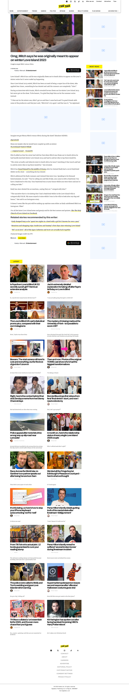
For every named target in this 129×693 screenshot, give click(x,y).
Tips (114, 1)
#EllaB (28, 147)
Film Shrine (96, 11)
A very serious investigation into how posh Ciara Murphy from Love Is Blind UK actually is (112, 102)
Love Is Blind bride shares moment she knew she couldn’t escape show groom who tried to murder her (112, 93)
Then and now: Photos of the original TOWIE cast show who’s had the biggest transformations (64, 361)
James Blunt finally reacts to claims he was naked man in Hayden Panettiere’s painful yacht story (111, 169)
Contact (99, 1)
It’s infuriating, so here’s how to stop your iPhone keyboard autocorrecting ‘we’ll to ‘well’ (26, 510)
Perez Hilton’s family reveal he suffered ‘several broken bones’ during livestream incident (61, 547)
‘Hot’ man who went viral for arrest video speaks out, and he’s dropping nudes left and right (111, 82)
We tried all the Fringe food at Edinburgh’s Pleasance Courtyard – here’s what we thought (63, 473)
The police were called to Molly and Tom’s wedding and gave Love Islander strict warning (26, 585)
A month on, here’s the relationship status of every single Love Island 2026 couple (63, 435)
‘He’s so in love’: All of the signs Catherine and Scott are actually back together (40, 230)
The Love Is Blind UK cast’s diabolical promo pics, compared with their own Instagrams (27, 323)
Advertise (107, 1)
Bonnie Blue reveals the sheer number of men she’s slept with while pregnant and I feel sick (111, 178)
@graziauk (15, 140)
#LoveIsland (15, 147)
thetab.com (61, 686)
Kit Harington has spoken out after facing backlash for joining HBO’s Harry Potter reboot (63, 622)
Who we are (90, 1)
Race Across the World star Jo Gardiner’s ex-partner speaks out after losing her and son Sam (25, 473)
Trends (34, 11)
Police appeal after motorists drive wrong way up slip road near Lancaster (26, 435)
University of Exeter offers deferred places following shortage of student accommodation (112, 188)
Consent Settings (64, 673)
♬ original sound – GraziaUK (22, 151)
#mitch (23, 147)
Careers (64, 660)
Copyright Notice (64, 670)
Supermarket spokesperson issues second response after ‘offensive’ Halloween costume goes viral (63, 585)
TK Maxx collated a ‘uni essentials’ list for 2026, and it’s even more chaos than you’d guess (26, 622)
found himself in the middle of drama (32, 169)
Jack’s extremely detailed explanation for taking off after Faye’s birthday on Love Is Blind (64, 286)
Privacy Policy (64, 677)
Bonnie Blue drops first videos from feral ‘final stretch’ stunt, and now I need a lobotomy (63, 398)
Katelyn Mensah (19, 70)
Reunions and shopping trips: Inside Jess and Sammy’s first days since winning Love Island (45, 226)
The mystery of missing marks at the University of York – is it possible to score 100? (63, 323)
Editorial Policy (64, 667)
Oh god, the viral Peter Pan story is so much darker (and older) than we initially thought (112, 197)
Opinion (62, 11)
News (11, 11)
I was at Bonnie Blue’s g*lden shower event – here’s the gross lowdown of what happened (112, 73)
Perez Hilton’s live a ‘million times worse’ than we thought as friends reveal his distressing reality (112, 159)
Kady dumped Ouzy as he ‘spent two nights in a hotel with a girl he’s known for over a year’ (45, 221)
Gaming (43, 11)
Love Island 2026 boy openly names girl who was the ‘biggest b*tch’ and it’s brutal (112, 207)
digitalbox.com (66, 690)
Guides (71, 11)
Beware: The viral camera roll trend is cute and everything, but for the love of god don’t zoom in (27, 361)
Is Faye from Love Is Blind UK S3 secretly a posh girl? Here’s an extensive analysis (25, 286)
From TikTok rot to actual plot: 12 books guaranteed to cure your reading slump (25, 547)
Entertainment (22, 11)
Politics (53, 11)
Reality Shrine (83, 11)
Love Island (22, 238)
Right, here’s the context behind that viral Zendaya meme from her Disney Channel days (27, 398)
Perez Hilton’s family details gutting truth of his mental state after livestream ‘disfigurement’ (63, 510)
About (64, 657)
